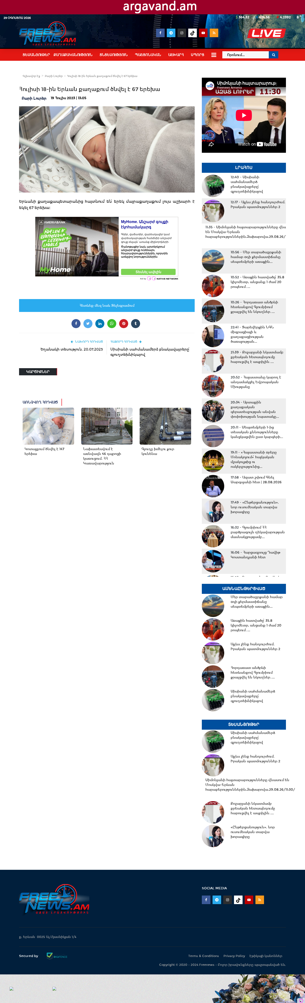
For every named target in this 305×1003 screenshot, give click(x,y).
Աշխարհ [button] (176, 55)
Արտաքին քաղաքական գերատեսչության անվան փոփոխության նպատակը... (255, 409)
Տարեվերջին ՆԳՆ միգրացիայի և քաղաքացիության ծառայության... (252, 334)
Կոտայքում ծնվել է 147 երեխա (44, 451)
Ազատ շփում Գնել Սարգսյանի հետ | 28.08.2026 (256, 479)
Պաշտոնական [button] (148, 55)
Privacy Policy (234, 956)
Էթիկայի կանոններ (265, 956)
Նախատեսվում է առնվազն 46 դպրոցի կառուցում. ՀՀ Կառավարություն (102, 456)
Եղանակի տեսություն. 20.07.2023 (72, 349)
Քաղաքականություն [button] (73, 55)
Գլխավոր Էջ (31, 76)
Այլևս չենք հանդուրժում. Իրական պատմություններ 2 (258, 204)
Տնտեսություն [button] (114, 55)
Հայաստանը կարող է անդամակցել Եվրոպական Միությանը (256, 382)
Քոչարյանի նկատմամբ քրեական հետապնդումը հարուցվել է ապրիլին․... (257, 357)
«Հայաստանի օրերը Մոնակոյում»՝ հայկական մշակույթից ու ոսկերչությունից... (254, 459)
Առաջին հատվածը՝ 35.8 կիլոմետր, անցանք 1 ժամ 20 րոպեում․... (257, 282)
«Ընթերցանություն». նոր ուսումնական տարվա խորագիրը (255, 507)
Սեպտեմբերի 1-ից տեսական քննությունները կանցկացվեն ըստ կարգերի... (257, 432)
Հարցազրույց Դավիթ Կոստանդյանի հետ (255, 554)
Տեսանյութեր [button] (36, 55)
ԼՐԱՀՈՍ (244, 167)
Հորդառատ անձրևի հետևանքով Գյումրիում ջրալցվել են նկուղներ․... (254, 307)
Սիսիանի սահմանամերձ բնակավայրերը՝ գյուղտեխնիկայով (150, 352)
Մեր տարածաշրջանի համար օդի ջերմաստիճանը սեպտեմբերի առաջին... (256, 257)
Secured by (29, 956)
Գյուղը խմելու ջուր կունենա (158, 451)
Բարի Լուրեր (54, 76)
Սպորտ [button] (197, 55)
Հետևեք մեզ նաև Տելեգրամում (106, 305)
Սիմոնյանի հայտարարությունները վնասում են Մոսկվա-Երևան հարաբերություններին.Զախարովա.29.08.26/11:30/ (250, 232)
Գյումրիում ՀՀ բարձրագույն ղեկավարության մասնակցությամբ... (258, 532)
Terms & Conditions (203, 956)
